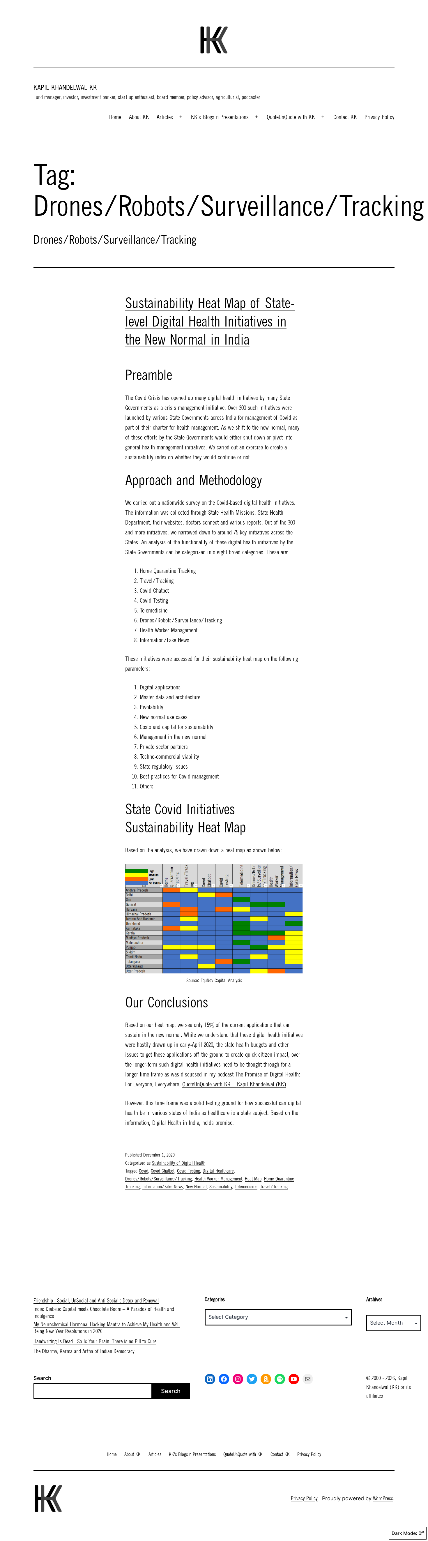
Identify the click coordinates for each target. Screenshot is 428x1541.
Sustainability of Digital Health (178, 1163)
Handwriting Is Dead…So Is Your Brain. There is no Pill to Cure (94, 1341)
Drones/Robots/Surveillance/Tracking (158, 1178)
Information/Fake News (162, 1186)
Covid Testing (188, 1170)
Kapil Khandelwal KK (65, 87)
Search (42, 1378)
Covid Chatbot (162, 1170)
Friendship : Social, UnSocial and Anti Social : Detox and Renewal (96, 1301)
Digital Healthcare (218, 1170)
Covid (143, 1170)
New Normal (196, 1186)
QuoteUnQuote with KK (291, 117)
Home (115, 117)
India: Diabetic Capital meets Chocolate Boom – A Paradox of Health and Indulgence (103, 1312)
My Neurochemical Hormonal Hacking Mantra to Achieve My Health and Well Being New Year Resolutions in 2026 (106, 1327)
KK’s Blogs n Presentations (220, 117)
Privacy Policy (380, 117)
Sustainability (220, 1186)
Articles (165, 117)
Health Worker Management (218, 1178)
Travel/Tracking (274, 1186)
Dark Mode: (404, 1533)
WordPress (383, 1498)
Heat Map (253, 1178)
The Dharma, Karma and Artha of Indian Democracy (84, 1351)
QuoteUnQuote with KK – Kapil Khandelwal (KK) (234, 1084)
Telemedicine (246, 1186)
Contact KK (345, 117)
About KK (139, 117)
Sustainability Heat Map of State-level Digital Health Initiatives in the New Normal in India (210, 321)
